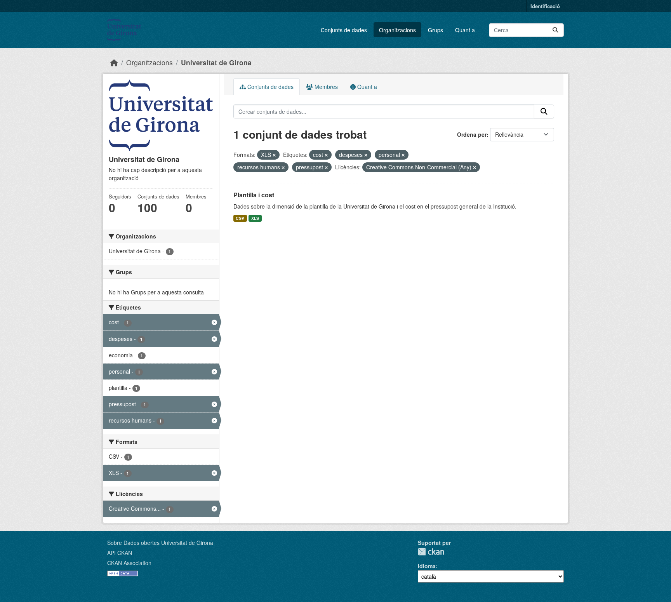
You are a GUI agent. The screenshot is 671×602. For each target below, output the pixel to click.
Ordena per (472, 134)
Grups (435, 30)
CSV (240, 218)
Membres (325, 86)
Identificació (545, 6)
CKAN (431, 552)
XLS (255, 218)
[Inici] (114, 62)
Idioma (427, 566)
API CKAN (119, 553)
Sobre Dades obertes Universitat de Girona (160, 542)
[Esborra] (274, 155)
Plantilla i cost (253, 194)
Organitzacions (397, 30)
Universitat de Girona (216, 62)
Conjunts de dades (344, 30)
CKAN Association (129, 563)
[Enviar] (555, 30)
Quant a (465, 30)
